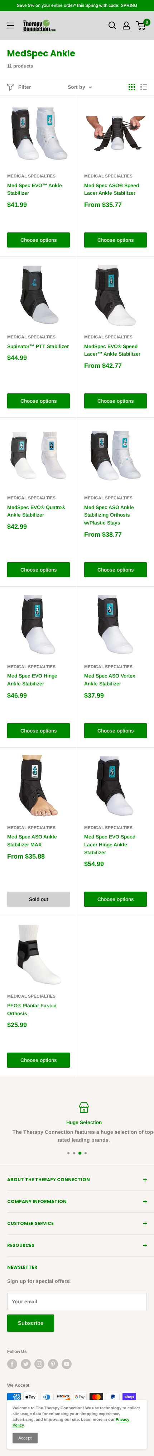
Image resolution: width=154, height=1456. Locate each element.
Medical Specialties (31, 176)
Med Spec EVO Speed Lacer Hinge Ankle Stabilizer (109, 844)
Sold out (38, 899)
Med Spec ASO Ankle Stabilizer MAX (32, 840)
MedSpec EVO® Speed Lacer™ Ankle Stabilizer (112, 350)
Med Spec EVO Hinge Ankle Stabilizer (32, 680)
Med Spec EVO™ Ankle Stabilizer (34, 189)
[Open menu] (10, 25)
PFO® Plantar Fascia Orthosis (32, 1009)
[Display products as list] (143, 87)
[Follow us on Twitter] (26, 1364)
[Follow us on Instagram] (39, 1364)
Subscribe (30, 1323)
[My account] (126, 25)
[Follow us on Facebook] (12, 1364)
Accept (25, 1438)
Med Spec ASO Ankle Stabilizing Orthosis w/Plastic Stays (109, 515)
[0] (140, 25)
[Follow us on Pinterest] (53, 1364)
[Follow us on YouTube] (67, 1364)
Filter (24, 87)
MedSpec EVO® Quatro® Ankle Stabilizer (36, 511)
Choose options (38, 240)
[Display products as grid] (132, 87)
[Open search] (112, 25)
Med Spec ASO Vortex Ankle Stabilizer (109, 680)
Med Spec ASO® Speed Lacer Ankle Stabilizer (111, 189)
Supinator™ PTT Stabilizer (38, 346)
